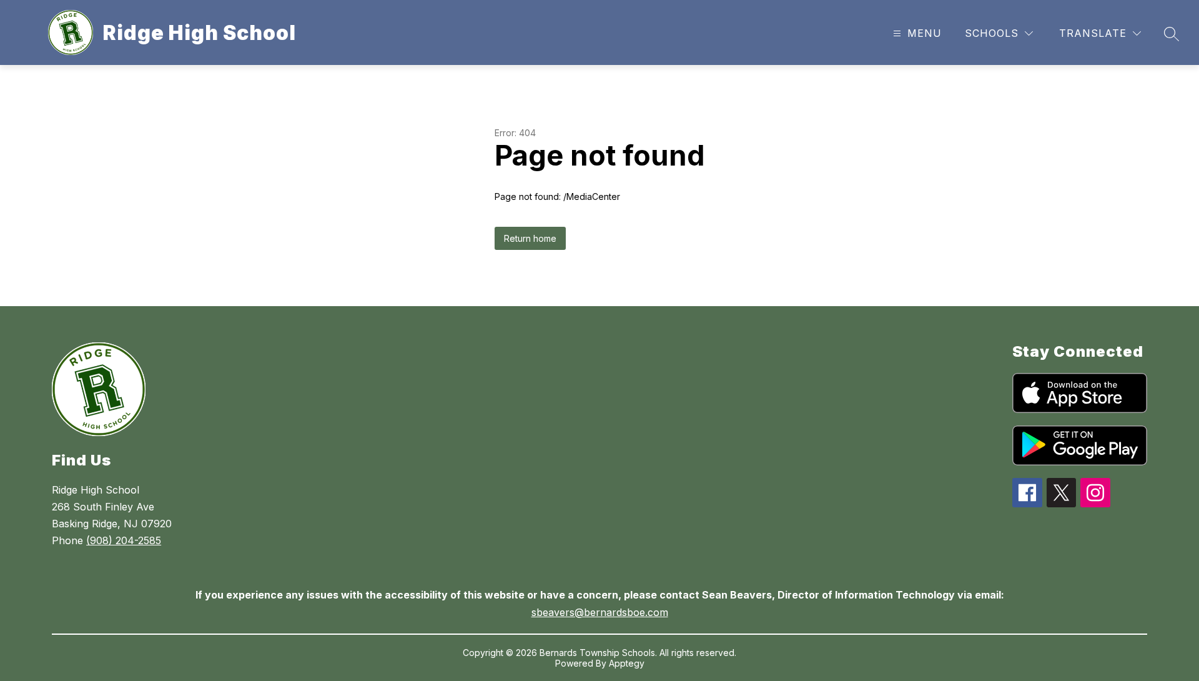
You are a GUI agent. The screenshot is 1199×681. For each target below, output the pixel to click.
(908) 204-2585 (123, 540)
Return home (530, 238)
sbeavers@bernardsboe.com (599, 612)
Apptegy (626, 663)
